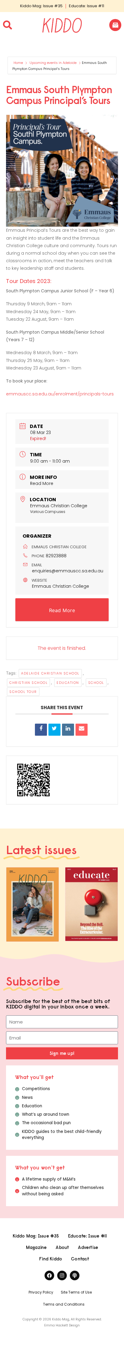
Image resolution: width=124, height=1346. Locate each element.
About (62, 1247)
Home (19, 62)
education (68, 682)
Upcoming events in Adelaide (52, 62)
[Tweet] (54, 730)
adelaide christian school (50, 673)
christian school (28, 682)
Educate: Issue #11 (86, 6)
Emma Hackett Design (62, 1325)
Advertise (88, 1247)
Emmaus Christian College (60, 586)
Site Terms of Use (76, 1292)
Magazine (36, 1247)
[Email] (82, 730)
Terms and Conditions (64, 1304)
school (96, 682)
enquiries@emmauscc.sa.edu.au (67, 571)
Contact (80, 1259)
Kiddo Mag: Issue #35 (41, 6)
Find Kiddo (50, 1259)
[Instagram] (62, 1275)
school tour (23, 691)
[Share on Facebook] (41, 730)
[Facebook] (49, 1275)
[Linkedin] (68, 730)
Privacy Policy (41, 1292)
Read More (41, 483)
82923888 (56, 556)
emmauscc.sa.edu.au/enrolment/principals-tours (60, 394)
